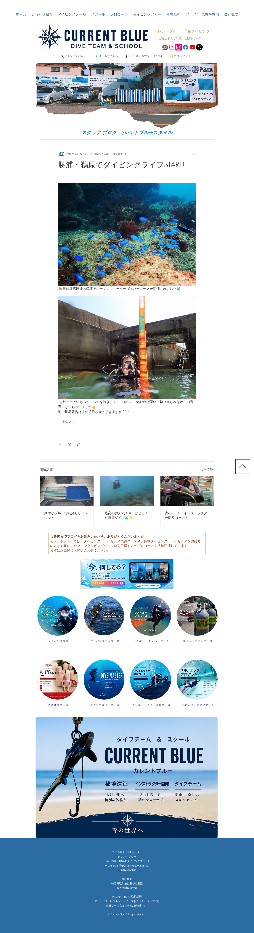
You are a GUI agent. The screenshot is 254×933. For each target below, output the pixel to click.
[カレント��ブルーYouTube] (192, 47)
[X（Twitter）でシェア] (69, 444)
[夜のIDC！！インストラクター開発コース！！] (187, 491)
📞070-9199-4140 (72, 56)
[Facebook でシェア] (60, 444)
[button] (42, 14)
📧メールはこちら (106, 56)
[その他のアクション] (193, 154)
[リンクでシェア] (78, 444)
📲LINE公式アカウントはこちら (144, 56)
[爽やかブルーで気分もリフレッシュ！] (67, 491)
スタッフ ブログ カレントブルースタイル (127, 132)
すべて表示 (207, 469)
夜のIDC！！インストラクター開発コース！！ (186, 515)
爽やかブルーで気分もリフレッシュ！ (66, 515)
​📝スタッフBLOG (181, 56)
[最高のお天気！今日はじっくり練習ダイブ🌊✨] (127, 491)
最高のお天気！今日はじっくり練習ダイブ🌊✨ (126, 515)
